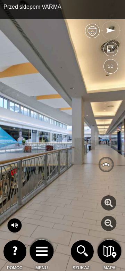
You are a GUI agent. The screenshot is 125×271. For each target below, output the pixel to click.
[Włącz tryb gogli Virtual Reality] (92, 34)
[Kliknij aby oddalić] (108, 223)
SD (111, 66)
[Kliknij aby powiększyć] (108, 203)
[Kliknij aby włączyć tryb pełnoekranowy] (110, 51)
